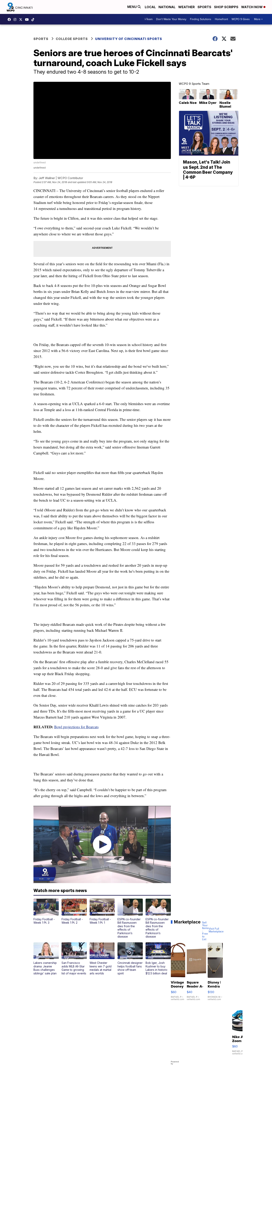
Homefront (221, 19)
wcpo (21, 19)
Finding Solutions (200, 19)
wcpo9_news (16, 19)
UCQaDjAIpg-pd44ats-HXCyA (28, 19)
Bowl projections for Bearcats (76, 726)
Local (150, 7)
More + (258, 19)
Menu (132, 7)
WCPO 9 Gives (241, 19)
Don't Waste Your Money (171, 19)
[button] (46, 911)
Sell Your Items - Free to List (205, 931)
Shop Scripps (226, 7)
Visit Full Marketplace (216, 930)
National (167, 7)
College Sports (72, 39)
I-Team (149, 19)
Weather (186, 7)
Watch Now (252, 7)
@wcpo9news (33, 19)
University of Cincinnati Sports (128, 39)
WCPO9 (10, 19)
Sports (204, 7)
